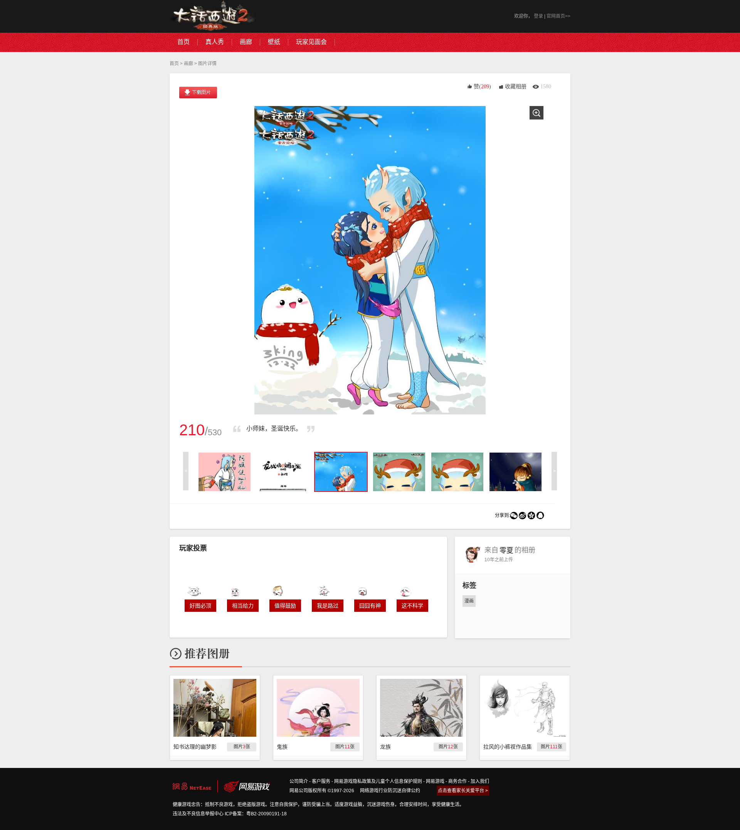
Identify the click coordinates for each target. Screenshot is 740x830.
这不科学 (412, 606)
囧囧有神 (370, 606)
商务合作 (457, 781)
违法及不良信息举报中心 (198, 814)
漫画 (469, 601)
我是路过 (327, 606)
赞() (482, 86)
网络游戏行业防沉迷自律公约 (390, 790)
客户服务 (321, 781)
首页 (174, 63)
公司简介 (298, 781)
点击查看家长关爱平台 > (463, 790)
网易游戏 (435, 781)
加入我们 (480, 781)
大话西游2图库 (213, 16)
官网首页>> (558, 16)
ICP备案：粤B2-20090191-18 (256, 814)
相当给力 (243, 606)
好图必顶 (200, 606)
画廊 (188, 63)
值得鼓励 (285, 606)
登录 (538, 16)
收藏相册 (515, 86)
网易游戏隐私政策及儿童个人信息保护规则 (378, 781)
